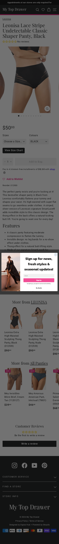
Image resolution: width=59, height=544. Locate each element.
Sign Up (38, 280)
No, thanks (39, 288)
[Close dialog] (55, 254)
